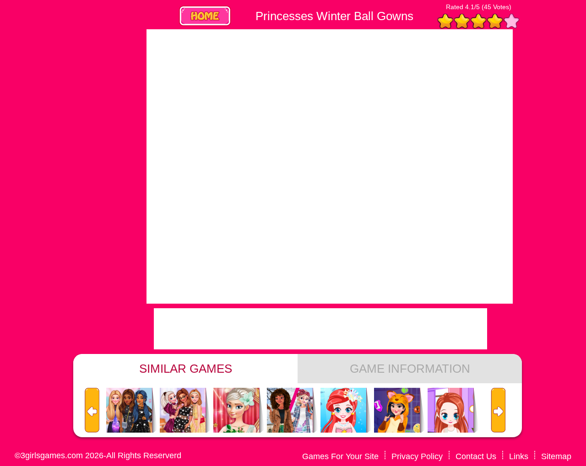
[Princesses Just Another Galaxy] (129, 411)
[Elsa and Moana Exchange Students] (290, 411)
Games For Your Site (340, 456)
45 (487, 7)
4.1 (469, 7)
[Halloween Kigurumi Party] (397, 411)
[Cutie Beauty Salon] (450, 411)
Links (518, 456)
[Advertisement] (68, 166)
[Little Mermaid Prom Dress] (343, 411)
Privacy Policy (417, 456)
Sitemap (556, 456)
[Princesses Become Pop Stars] (183, 411)
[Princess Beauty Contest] (236, 411)
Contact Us (476, 456)
